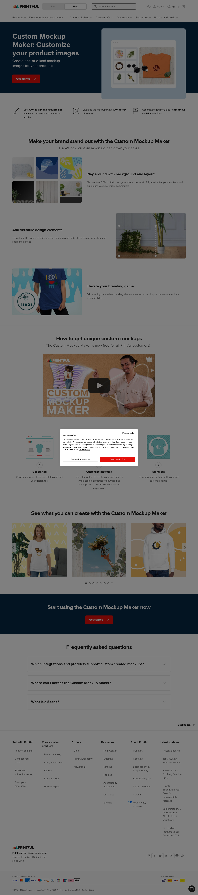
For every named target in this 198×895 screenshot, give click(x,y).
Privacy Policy (84, 450)
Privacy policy (128, 432)
